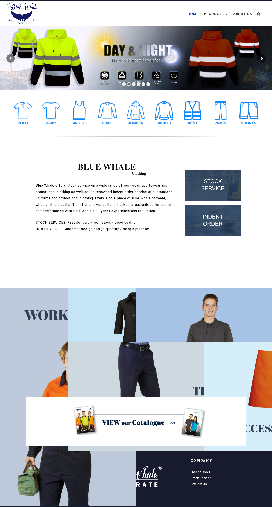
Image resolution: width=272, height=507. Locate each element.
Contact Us (199, 484)
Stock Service (201, 478)
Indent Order (200, 472)
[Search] (258, 13)
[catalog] (136, 400)
